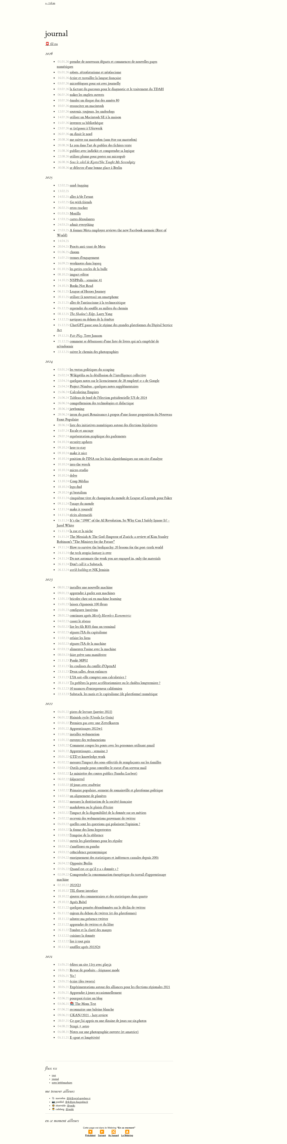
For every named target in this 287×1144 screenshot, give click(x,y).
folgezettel (77, 779)
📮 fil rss (51, 44)
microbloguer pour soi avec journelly (95, 83)
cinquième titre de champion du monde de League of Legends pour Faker (121, 498)
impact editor (79, 274)
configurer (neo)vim (84, 610)
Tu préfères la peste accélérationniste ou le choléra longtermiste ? (115, 683)
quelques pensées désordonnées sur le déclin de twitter (107, 907)
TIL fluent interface (84, 891)
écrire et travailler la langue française (95, 78)
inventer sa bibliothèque (86, 123)
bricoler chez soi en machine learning (95, 599)
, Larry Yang (91, 314)
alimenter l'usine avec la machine (93, 649)
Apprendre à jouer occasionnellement (96, 993)
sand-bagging (79, 185)
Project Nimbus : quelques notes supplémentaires (104, 386)
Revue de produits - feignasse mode (95, 970)
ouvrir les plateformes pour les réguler (96, 841)
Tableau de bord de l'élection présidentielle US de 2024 (108, 398)
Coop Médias (79, 481)
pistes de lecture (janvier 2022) (91, 712)
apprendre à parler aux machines (92, 593)
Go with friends (81, 202)
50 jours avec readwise (85, 785)
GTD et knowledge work (87, 757)
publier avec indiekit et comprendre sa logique (102, 151)
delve (73, 475)
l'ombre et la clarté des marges (91, 930)
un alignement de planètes (88, 796)
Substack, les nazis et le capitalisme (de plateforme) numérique (114, 694)
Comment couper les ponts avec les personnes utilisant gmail (112, 745)
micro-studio (79, 470)
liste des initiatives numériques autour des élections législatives (113, 425)
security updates (81, 442)
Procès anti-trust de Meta (87, 246)
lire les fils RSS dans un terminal (92, 627)
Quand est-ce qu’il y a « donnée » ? (94, 869)
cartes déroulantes (82, 219)
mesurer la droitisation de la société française (101, 801)
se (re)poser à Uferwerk (86, 128)
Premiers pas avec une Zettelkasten (94, 723)
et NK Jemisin (89, 570)
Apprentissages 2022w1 (86, 728)
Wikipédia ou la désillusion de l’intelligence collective (108, 375)
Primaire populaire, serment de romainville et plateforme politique (116, 790)
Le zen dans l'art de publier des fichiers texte (101, 145)
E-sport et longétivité (85, 1037)
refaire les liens (80, 638)
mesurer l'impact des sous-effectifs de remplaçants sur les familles (115, 762)
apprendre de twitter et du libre (92, 924)
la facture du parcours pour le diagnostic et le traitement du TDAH (117, 89)
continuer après (100, 615)
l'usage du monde (82, 503)
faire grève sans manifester (88, 655)
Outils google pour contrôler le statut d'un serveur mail (108, 768)
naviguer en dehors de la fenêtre (92, 319)
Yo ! (73, 976)
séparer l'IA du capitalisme (88, 632)
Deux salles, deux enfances (88, 671)
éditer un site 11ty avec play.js (90, 964)
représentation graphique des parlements (98, 436)
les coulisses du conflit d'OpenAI (93, 666)
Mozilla (75, 213)
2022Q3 (75, 885)
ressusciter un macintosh (87, 106)
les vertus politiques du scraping (92, 369)
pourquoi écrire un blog (86, 998)
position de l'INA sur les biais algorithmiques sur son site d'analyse (116, 459)
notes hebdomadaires (62, 1082)
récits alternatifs (81, 515)
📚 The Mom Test (83, 1004)
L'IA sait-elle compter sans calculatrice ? (98, 677)
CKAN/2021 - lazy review (89, 1015)
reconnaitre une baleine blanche (92, 1009)
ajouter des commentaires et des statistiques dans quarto (108, 896)
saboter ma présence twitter (89, 919)
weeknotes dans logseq (85, 263)
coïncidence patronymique (88, 852)
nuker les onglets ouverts (87, 95)
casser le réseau (80, 621)
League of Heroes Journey (88, 291)
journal (55, 1079)
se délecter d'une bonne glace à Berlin (96, 168)
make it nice (78, 453)
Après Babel (78, 902)
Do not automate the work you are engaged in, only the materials (115, 558)
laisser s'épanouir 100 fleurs (89, 604)
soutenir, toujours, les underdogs (92, 111)
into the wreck (80, 464)
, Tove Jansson (86, 336)
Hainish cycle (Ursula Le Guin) (92, 717)
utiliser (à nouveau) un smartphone (94, 297)
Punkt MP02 (79, 660)
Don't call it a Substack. (86, 564)
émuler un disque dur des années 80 (94, 100)
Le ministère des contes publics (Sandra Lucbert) (103, 773)
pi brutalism (78, 492)
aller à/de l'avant (81, 197)
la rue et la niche (81, 531)
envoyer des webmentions (88, 740)
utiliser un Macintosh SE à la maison (95, 117)
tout (54, 1075)
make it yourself (81, 509)
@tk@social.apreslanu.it (79, 1098)
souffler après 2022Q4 (85, 947)
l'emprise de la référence (86, 835)
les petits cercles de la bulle (88, 269)
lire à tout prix (80, 941)
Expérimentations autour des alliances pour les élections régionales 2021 (120, 987)
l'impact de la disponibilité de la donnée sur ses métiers (108, 813)
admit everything (82, 224)
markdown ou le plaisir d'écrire (91, 807)
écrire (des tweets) (82, 981)
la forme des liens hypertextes (90, 830)
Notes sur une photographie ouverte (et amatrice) (104, 1032)
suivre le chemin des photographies (94, 352)
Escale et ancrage (82, 431)
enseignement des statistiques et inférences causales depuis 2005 (114, 858)
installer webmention (84, 734)
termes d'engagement (84, 258)
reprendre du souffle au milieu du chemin (99, 308)
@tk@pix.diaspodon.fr (76, 1102)
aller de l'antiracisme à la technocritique (98, 302)
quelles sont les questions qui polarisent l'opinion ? (105, 824)
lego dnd (76, 487)
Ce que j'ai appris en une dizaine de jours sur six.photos (108, 1021)
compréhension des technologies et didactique (102, 403)
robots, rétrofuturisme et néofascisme (95, 72)
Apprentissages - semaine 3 (89, 751)
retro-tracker (79, 208)
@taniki (71, 1105)
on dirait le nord (81, 134)
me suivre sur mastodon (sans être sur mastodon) (103, 140)
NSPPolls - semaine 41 (86, 280)
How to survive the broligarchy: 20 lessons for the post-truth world (116, 547)
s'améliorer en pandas (84, 846)
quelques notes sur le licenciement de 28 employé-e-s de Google (114, 381)
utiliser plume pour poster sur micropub (97, 156)
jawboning (77, 409)
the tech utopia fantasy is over (90, 553)
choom (74, 252)
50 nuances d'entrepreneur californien (96, 688)
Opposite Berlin (81, 863)
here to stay (78, 447)
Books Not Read (81, 286)
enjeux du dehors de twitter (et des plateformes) (103, 913)
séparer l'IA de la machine (88, 644)
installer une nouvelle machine (91, 587)
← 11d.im (50, 3)
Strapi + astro (79, 1026)
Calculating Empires (84, 392)
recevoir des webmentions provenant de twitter (103, 818)
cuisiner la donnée (82, 935)
